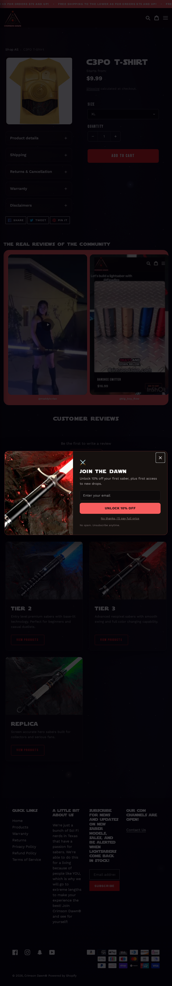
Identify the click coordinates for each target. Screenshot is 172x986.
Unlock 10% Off (120, 508)
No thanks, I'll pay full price (120, 518)
